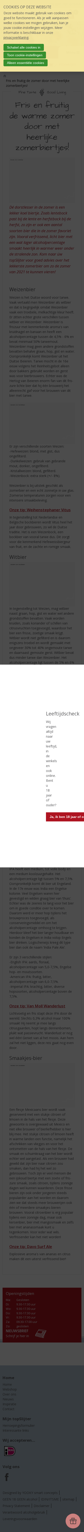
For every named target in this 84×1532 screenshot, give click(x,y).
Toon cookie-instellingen (24, 55)
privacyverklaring (16, 37)
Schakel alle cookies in (23, 47)
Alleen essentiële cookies (25, 63)
